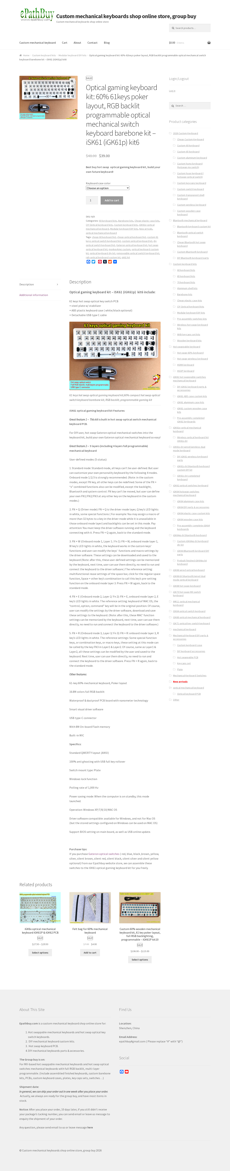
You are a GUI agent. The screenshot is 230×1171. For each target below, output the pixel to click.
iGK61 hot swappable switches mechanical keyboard (189, 378)
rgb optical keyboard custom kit (103, 257)
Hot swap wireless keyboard (192, 358)
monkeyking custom (119, 249)
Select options (40, 952)
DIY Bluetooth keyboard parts (193, 258)
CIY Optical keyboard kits (99, 224)
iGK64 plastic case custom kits (193, 513)
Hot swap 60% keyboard (190, 352)
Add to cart (112, 200)
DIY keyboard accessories (191, 651)
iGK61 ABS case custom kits (192, 396)
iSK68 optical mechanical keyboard (191, 617)
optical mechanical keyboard (101, 233)
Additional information (33, 295)
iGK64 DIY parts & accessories (193, 507)
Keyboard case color (98, 183)
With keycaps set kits (188, 334)
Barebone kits (125, 220)
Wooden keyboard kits (189, 340)
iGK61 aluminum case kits (190, 402)
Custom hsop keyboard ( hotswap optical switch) (190, 175)
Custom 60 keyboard (188, 145)
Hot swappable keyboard (186, 346)
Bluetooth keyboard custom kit (194, 226)
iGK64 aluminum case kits (190, 501)
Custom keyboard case (189, 645)
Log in (172, 90)
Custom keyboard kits (44, 55)
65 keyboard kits (186, 276)
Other (176, 699)
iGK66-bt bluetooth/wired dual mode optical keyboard (189, 578)
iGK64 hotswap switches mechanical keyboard (186, 493)
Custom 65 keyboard (188, 151)
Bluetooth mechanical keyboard (190, 220)
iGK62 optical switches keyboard (190, 485)
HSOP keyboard (185, 370)
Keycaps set (184, 663)
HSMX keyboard (185, 364)
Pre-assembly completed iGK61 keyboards (190, 419)
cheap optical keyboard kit (131, 237)
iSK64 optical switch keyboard (189, 611)
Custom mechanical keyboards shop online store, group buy (126, 16)
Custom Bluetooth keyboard (192, 251)
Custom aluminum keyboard (192, 157)
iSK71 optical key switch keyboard (191, 623)
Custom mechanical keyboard (37, 42)
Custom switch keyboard (190, 189)
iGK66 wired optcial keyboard (189, 570)
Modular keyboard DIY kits (72, 55)
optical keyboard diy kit (102, 253)
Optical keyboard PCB (189, 693)
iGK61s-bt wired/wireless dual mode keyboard (189, 448)
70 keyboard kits (186, 282)
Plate (180, 669)
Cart (64, 42)
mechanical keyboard (184, 629)
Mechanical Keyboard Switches (189, 675)
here (90, 1127)
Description (26, 284)
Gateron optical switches (103, 854)
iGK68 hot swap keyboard (187, 585)
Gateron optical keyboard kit (131, 245)
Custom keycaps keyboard (191, 183)
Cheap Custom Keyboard (190, 139)
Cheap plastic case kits (147, 220)
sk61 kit (126, 257)
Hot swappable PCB (187, 657)
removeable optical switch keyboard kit (137, 253)
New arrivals (145, 228)
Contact (93, 42)
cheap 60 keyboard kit (104, 237)
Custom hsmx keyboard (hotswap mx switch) (190, 165)
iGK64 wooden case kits (190, 519)
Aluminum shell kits (187, 288)
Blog (107, 42)
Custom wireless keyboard (191, 204)
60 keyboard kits (108, 220)
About (77, 42)
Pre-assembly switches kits (192, 318)
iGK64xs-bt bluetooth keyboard (190, 535)
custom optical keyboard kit (137, 241)
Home (26, 55)
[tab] (40, 284)
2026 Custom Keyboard (185, 133)
